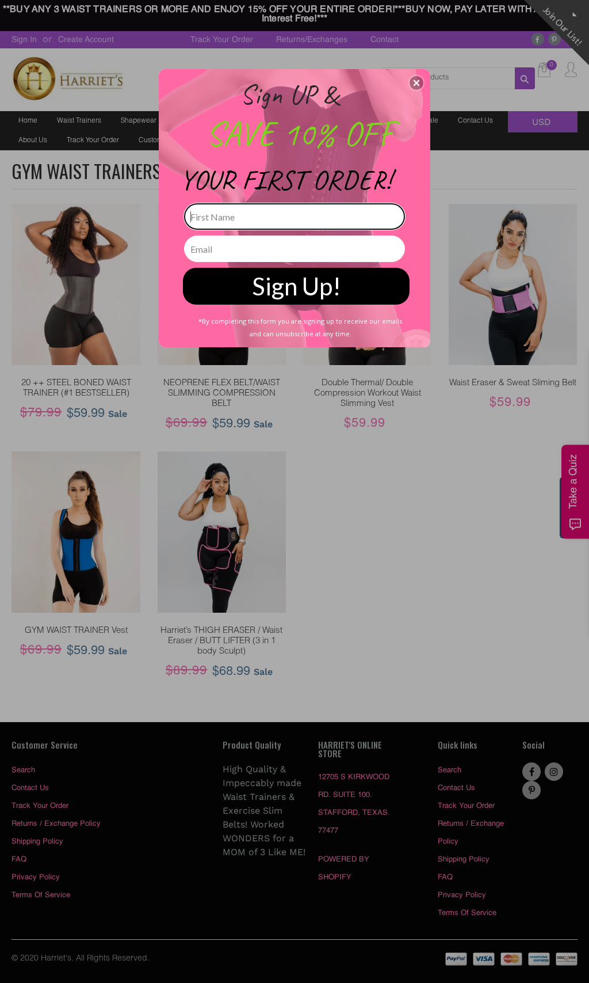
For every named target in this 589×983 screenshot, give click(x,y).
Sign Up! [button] (296, 286)
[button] (416, 83)
